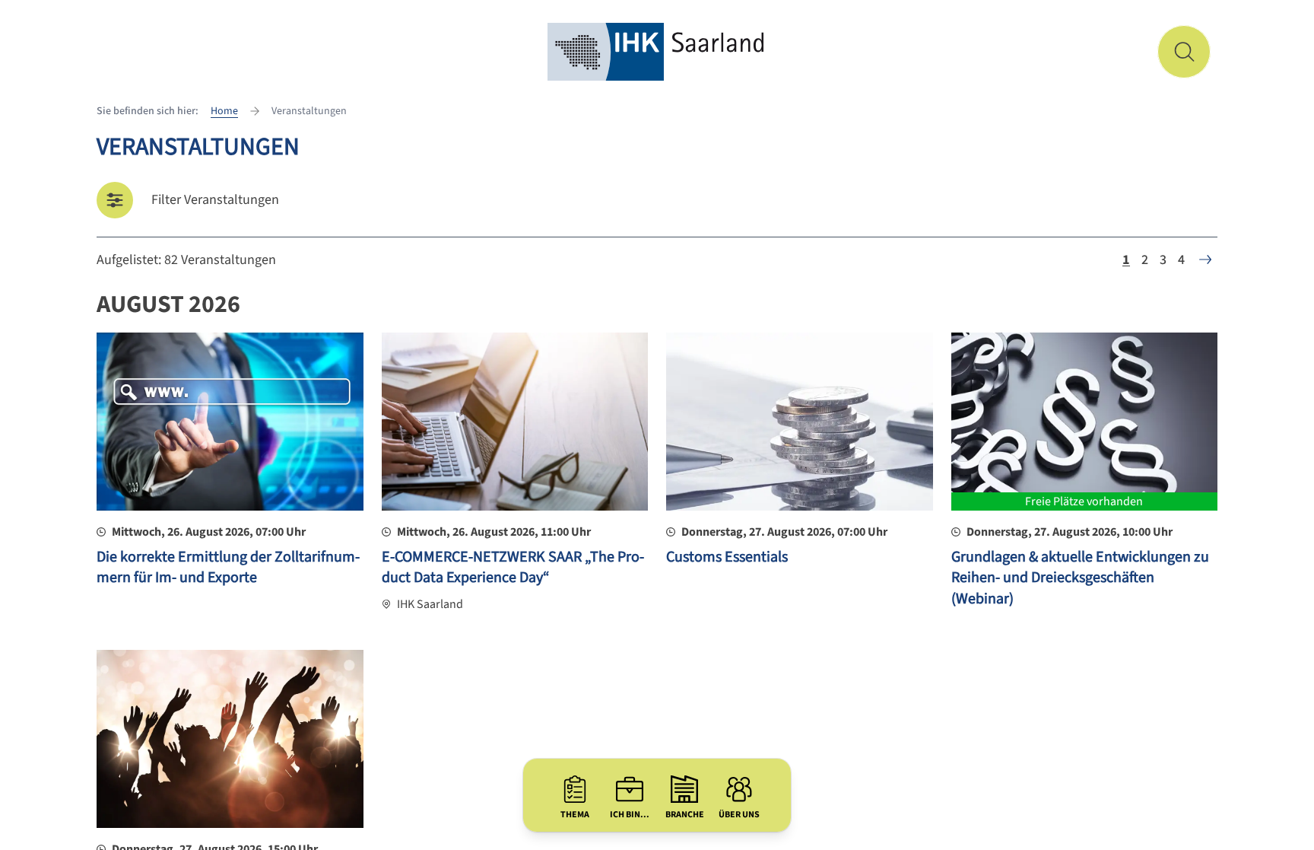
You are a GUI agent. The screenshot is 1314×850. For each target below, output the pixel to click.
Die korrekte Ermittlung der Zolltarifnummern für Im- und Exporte (228, 567)
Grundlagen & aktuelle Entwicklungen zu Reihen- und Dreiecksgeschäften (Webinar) (1080, 578)
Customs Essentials (727, 557)
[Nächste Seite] (1205, 259)
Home (224, 111)
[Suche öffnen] (1184, 51)
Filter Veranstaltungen (215, 199)
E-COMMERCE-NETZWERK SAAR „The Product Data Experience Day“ (513, 567)
